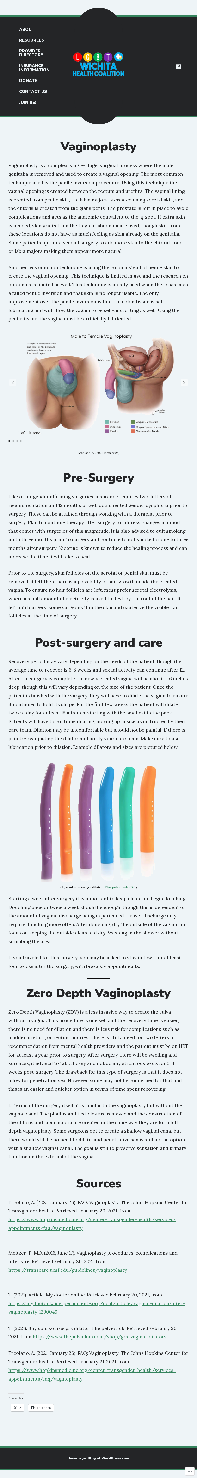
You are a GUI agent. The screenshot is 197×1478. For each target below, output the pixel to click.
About (27, 29)
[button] (184, 382)
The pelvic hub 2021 (120, 887)
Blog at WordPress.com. (109, 1458)
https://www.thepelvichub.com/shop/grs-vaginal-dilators (99, 1337)
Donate (28, 81)
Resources (31, 40)
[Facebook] (178, 66)
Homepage (76, 1458)
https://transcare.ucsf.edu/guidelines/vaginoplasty (67, 1270)
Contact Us (33, 91)
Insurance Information (34, 68)
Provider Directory (31, 53)
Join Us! (27, 102)
